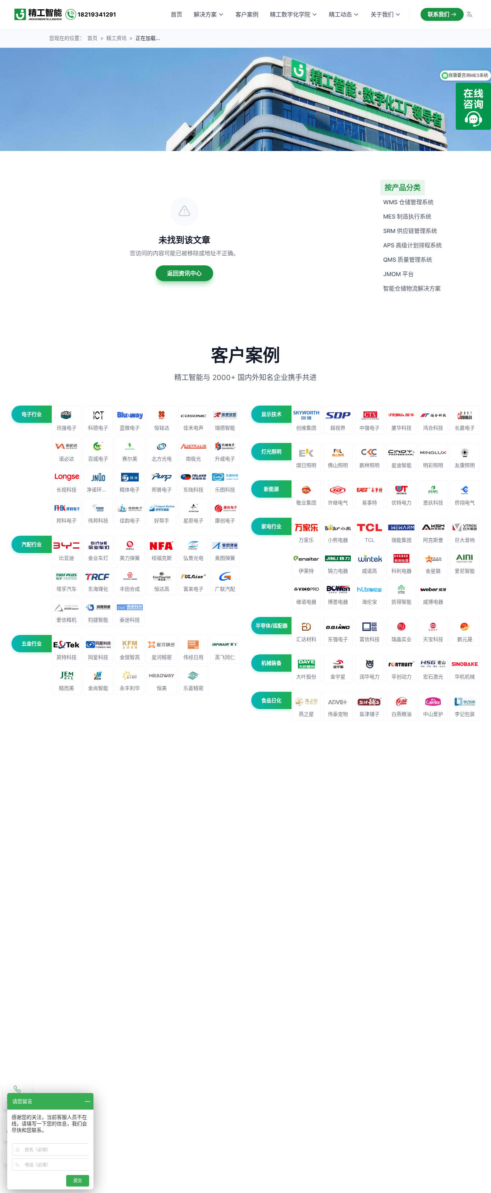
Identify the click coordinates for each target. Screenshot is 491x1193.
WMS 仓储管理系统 (408, 202)
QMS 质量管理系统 (407, 259)
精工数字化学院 (290, 14)
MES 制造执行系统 (407, 216)
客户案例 (246, 14)
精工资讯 (116, 38)
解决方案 (205, 14)
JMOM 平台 (398, 274)
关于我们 (382, 14)
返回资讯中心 (184, 273)
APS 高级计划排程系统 (412, 245)
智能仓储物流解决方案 (412, 288)
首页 (176, 14)
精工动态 (340, 14)
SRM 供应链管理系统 (410, 230)
